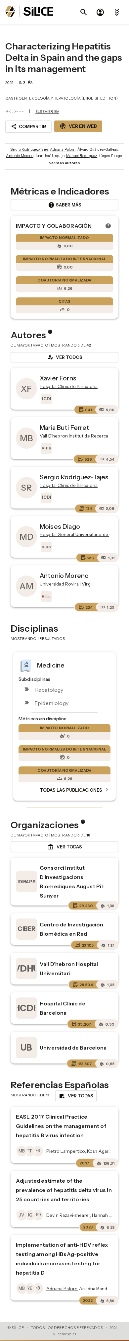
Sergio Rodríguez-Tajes (29, 149)
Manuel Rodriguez (81, 155)
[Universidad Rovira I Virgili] (45, 596)
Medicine (50, 665)
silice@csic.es (64, 1334)
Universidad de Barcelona (73, 1047)
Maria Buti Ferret (65, 428)
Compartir (28, 126)
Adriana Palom (62, 149)
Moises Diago (60, 526)
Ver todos (64, 357)
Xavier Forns (58, 378)
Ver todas (64, 847)
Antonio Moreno (19, 155)
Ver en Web (78, 126)
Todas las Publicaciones (74, 790)
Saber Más (64, 205)
